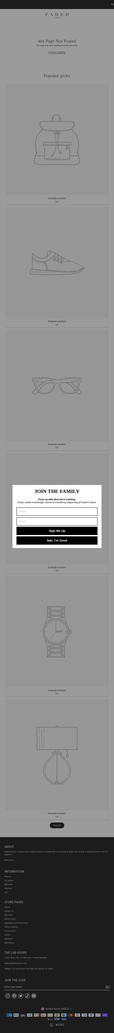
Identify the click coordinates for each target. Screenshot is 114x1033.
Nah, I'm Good (57, 540)
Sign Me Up (57, 530)
